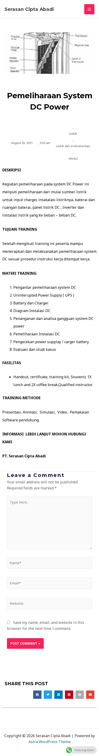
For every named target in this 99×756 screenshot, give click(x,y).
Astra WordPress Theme (50, 741)
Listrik (73, 133)
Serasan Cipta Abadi (29, 9)
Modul (73, 158)
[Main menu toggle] (89, 9)
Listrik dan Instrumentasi (73, 146)
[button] (37, 695)
